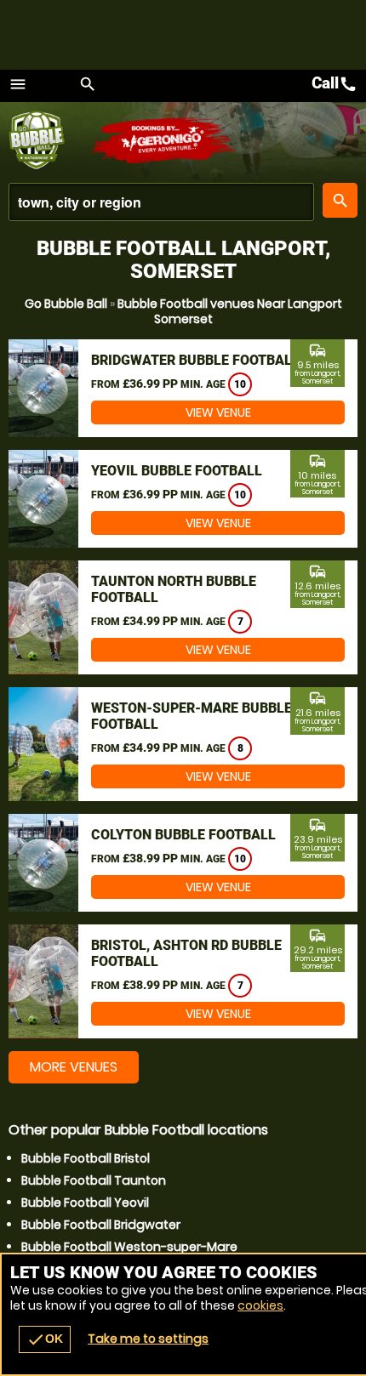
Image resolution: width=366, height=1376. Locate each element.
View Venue (218, 412)
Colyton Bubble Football (183, 835)
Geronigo (163, 140)
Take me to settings (148, 1338)
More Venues (73, 1067)
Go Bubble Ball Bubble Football (49, 140)
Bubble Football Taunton (93, 1180)
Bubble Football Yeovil (85, 1202)
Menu (18, 84)
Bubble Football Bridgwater (100, 1224)
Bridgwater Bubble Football (195, 360)
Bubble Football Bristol (85, 1158)
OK (44, 1339)
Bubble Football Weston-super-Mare (129, 1246)
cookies (260, 1305)
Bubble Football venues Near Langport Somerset (229, 311)
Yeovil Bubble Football (176, 471)
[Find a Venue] (161, 202)
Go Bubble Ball (66, 303)
